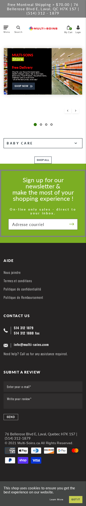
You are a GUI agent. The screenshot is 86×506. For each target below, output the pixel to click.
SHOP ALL (43, 160)
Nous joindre (12, 272)
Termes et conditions (18, 280)
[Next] (75, 110)
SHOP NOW (21, 86)
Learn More (56, 499)
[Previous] (67, 110)
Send (11, 417)
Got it (75, 499)
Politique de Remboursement (23, 297)
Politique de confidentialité (22, 288)
